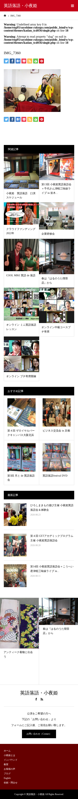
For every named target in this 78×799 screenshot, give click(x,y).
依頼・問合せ (10, 782)
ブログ (7, 773)
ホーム (7, 750)
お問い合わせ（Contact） (39, 733)
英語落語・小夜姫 (20, 5)
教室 (6, 764)
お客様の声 (9, 769)
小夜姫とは (9, 755)
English (7, 778)
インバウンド (10, 760)
